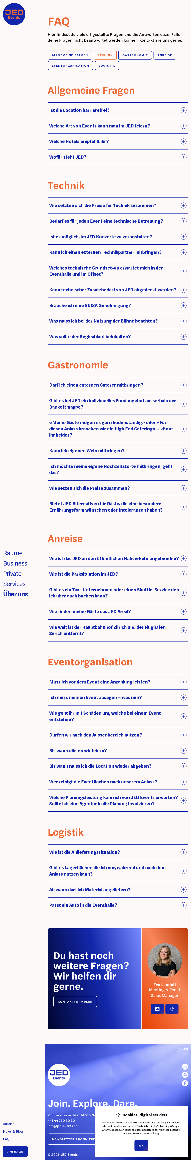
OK (141, 1145)
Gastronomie (135, 55)
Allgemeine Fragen (70, 55)
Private (12, 573)
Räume (12, 553)
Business (15, 563)
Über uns (15, 594)
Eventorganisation (70, 65)
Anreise (8, 1123)
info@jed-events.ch (62, 1126)
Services (14, 583)
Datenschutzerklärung (146, 1133)
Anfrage (15, 1151)
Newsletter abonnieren (75, 1139)
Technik (105, 55)
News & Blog (13, 1131)
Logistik (107, 65)
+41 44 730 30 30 (61, 1120)
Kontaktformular (75, 1001)
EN (186, 1049)
